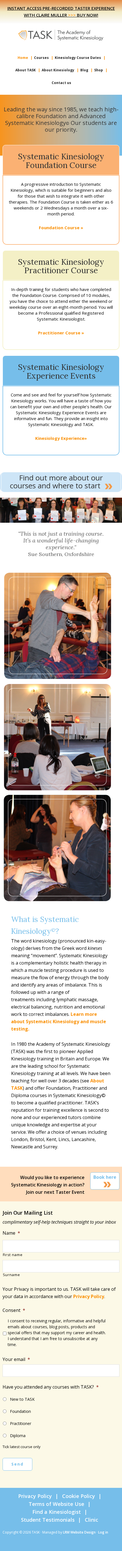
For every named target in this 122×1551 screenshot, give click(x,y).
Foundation (20, 1411)
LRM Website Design (79, 1532)
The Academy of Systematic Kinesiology (61, 34)
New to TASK (22, 1399)
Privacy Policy (88, 1296)
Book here (104, 1177)
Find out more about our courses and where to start (56, 482)
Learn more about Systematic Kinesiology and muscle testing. (58, 1021)
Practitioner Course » (61, 333)
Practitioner (20, 1423)
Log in (103, 1532)
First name (13, 1255)
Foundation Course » (61, 227)
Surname (11, 1275)
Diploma (18, 1435)
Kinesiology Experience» (61, 438)
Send (17, 1464)
